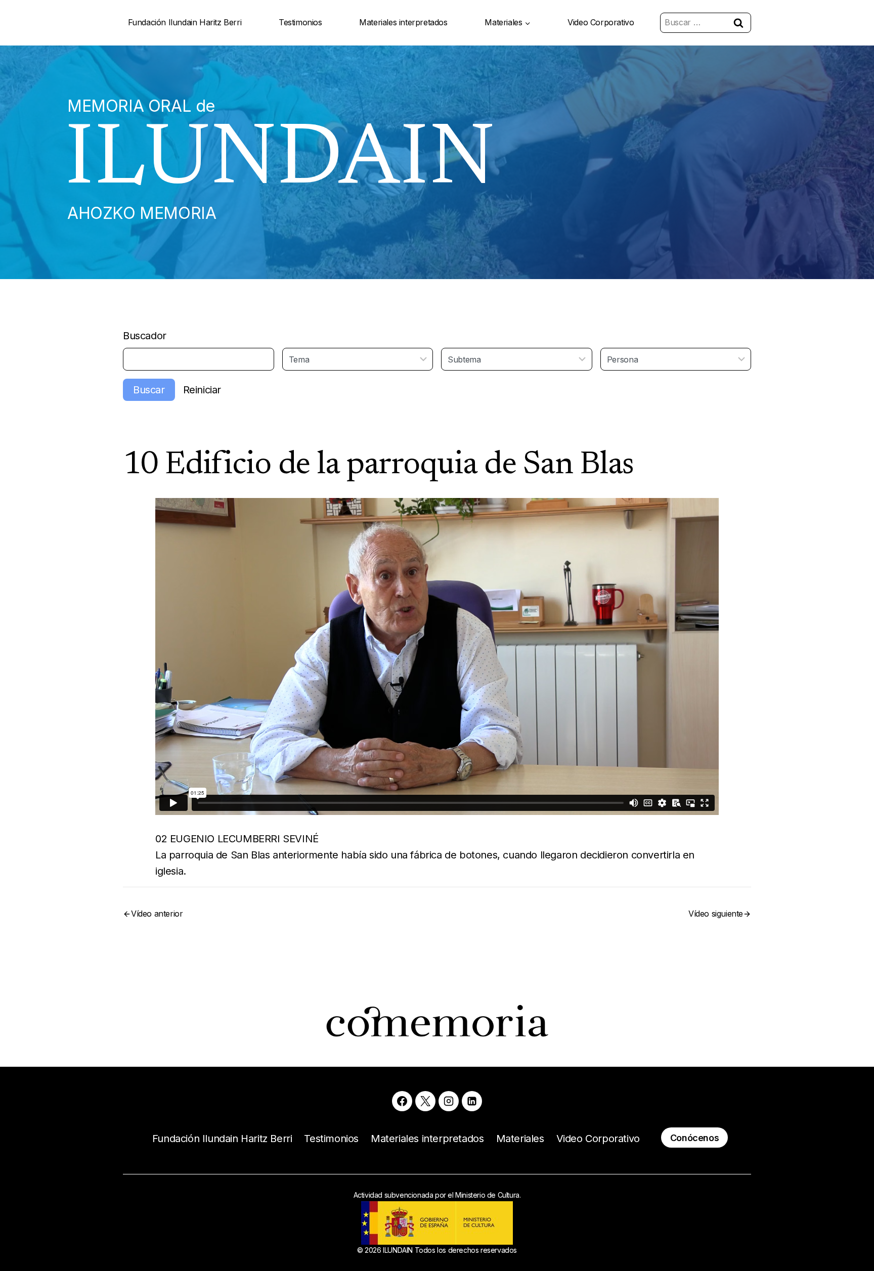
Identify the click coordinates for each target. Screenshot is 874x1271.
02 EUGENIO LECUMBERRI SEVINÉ (237, 839)
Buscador (144, 336)
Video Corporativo (600, 22)
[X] (425, 1101)
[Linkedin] (472, 1101)
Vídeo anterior (157, 914)
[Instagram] (449, 1101)
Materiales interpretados (403, 22)
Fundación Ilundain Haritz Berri (185, 22)
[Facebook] (402, 1101)
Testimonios (300, 22)
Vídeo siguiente (715, 914)
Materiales (520, 1138)
